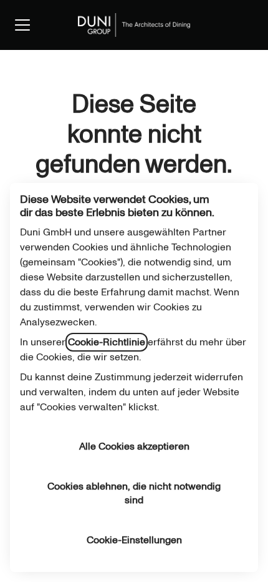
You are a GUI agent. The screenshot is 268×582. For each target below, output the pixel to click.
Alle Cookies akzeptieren (134, 446)
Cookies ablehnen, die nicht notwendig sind (134, 493)
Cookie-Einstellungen (134, 540)
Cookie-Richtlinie (106, 342)
